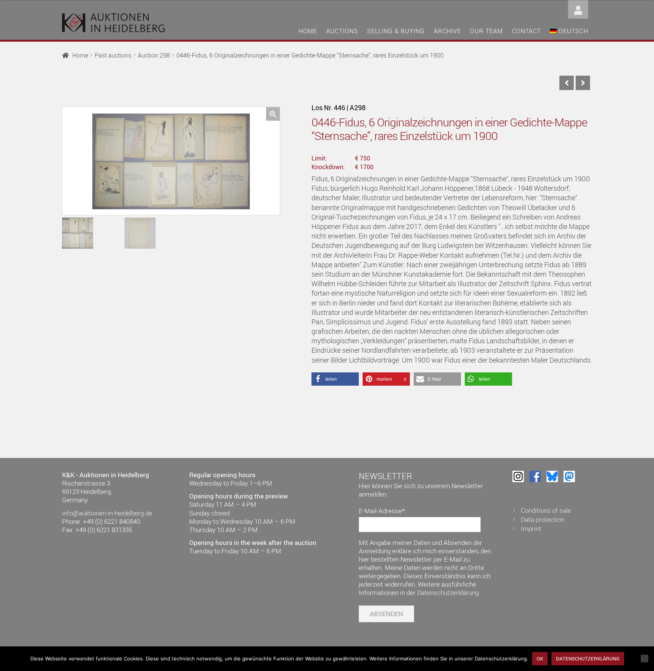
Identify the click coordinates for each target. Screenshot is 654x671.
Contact (526, 31)
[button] (273, 114)
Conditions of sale (546, 510)
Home (308, 31)
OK (540, 658)
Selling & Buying (396, 31)
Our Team (486, 31)
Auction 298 (154, 55)
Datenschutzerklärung (448, 592)
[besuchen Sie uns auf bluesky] (552, 476)
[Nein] (644, 658)
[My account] (578, 8)
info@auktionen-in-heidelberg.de (107, 513)
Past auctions (113, 55)
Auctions (342, 31)
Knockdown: (328, 167)
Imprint (531, 528)
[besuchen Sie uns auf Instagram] (518, 476)
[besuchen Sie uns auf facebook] (535, 476)
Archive (447, 31)
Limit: (319, 158)
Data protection (542, 519)
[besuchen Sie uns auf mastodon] (569, 476)
